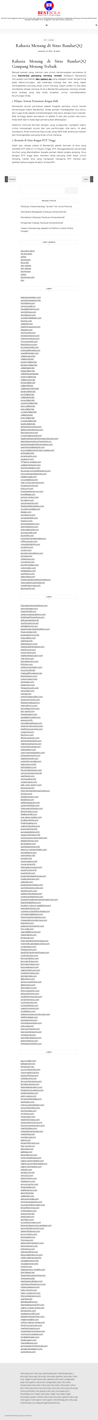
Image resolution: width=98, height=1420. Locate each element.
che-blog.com (27, 658)
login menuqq (42, 1394)
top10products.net (30, 623)
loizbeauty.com (28, 1181)
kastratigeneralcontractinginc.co (36, 441)
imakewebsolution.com (32, 655)
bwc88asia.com (28, 494)
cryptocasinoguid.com (31, 435)
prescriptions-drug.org (31, 1122)
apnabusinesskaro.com (31, 1349)
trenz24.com (27, 1175)
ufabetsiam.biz (28, 368)
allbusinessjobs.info (30, 620)
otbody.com (26, 1169)
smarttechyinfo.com (30, 700)
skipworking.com (29, 1178)
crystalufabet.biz (29, 412)
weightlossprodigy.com (32, 697)
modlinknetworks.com (31, 996)
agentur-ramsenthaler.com (34, 849)
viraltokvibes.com (29, 1128)
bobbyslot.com (28, 685)
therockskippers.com (31, 1296)
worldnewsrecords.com (32, 888)
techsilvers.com (28, 515)
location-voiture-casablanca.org (36, 905)
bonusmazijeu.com (30, 958)
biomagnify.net (28, 588)
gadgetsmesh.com (29, 758)
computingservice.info (31, 773)
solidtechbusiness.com (31, 894)
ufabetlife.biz (27, 385)
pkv (22, 280)
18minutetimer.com (30, 738)
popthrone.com (28, 650)
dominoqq (26, 260)
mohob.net (26, 694)
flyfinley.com (27, 664)
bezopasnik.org (28, 1237)
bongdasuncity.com (30, 708)
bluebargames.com (30, 1084)
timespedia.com (28, 1187)
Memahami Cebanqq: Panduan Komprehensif (42, 217)
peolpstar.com (27, 1102)
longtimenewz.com (30, 999)
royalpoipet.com (28, 947)
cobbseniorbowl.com (31, 465)
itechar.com (26, 321)
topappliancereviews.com (33, 1331)
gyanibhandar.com (30, 353)
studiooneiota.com (29, 820)
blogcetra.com (28, 788)
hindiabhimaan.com (30, 1337)
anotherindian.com (30, 565)
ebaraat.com (27, 330)
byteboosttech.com (30, 335)
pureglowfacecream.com (33, 1205)
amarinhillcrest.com (30, 1143)
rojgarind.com (27, 732)
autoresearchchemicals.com (34, 1346)
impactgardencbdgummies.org (36, 579)
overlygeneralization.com (33, 752)
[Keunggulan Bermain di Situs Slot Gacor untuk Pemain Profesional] (49, 9)
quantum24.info (29, 870)
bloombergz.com (29, 1155)
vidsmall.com (27, 882)
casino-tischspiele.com (31, 1166)
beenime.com (27, 923)
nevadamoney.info (29, 1264)
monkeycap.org (28, 1137)
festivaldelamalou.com (31, 1087)
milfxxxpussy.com (29, 541)
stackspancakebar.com (32, 1281)
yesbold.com (27, 324)
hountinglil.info (28, 670)
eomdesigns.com (29, 852)
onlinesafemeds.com (30, 350)
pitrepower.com (28, 1311)
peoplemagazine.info (31, 300)
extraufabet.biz (28, 382)
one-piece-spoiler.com (31, 817)
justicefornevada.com (31, 761)
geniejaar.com (27, 682)
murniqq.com (62, 1391)
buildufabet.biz (28, 424)
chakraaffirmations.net (31, 673)
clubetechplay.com (30, 973)
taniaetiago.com (28, 571)
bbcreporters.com (29, 432)
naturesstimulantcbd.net (33, 582)
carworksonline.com (30, 1108)
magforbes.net (28, 1134)
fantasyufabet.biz (29, 365)
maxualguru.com (29, 705)
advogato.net (27, 1149)
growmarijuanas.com (31, 747)
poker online (37, 1397)
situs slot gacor (28, 251)
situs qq (24, 1376)
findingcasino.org (29, 823)
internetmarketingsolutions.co (35, 791)
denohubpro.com (29, 811)
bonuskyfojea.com (29, 961)
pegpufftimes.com (29, 1075)
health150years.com (30, 1119)
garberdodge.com (29, 1093)
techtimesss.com (28, 1111)
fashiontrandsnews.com (32, 430)
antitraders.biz (27, 453)
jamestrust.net (28, 1172)
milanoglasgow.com (30, 1287)
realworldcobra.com (30, 826)
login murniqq (57, 1394)
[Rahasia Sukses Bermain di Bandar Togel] (10, 179)
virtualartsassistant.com (32, 914)
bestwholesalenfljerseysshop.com (37, 444)
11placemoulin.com (30, 688)
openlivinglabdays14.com (33, 447)
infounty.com (27, 488)
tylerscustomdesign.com (32, 1105)
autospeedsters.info (30, 832)
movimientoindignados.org (33, 538)
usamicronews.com (30, 1008)
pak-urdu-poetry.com (31, 785)
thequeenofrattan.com (32, 808)
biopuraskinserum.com (32, 1255)
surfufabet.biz (27, 394)
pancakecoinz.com (29, 661)
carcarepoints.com (29, 503)
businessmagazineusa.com (33, 876)
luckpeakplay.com (29, 1005)
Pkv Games (49, 40)
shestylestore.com (29, 1041)
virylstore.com (27, 1114)
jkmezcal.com (27, 938)
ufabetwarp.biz (28, 356)
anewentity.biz (28, 1214)
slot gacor (30, 1382)
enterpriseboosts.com (31, 1158)
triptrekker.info (28, 855)
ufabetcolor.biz (28, 380)
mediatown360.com (30, 1314)
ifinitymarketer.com (30, 991)
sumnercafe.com (29, 533)
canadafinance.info (30, 1261)
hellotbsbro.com (28, 767)
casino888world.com (31, 932)
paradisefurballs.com (31, 717)
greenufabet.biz (28, 377)
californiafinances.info (31, 1258)
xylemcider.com (28, 568)
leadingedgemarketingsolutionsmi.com (39, 438)
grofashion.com (28, 1011)
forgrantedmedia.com (31, 1099)
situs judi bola (27, 1391)
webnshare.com (28, 749)
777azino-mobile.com (31, 462)
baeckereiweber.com (31, 297)
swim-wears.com (28, 1096)
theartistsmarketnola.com (33, 1275)
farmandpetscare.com (31, 770)
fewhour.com (27, 735)
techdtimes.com (28, 312)
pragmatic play (54, 1382)
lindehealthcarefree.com (32, 617)
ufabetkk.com (27, 1196)
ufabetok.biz (27, 415)
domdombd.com (29, 976)
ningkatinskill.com (29, 518)
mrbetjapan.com (29, 1211)
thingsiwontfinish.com (31, 1043)
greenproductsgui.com (32, 726)
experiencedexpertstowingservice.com (39, 899)
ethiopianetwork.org (30, 755)
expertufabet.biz (29, 362)
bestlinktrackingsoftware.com (35, 952)
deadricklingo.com (29, 841)
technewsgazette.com (31, 1202)
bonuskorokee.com (30, 964)
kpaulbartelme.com (30, 908)
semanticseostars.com (31, 741)
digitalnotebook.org (30, 703)
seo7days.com (27, 1219)
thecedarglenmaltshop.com (34, 605)
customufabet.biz (29, 403)
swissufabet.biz (28, 371)
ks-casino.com (27, 500)
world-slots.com (28, 652)
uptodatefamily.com (30, 544)
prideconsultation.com (31, 667)
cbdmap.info (27, 641)
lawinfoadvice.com (29, 527)
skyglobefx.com (28, 844)
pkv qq (38, 1373)
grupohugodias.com (30, 509)
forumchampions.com (31, 1081)
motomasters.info (29, 861)
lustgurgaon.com (29, 679)
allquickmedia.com (30, 1199)
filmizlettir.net (27, 1067)
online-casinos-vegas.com (33, 1322)
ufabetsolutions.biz (30, 388)
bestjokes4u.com (29, 676)
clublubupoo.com (29, 955)
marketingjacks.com (30, 1328)
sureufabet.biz (28, 400)
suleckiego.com (28, 1352)
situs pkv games (54, 1376)
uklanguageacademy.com (33, 614)
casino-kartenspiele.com (32, 1161)
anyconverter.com (29, 1184)
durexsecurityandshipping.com (36, 471)
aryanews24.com (29, 456)
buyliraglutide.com (30, 347)
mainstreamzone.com (31, 744)
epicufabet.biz (27, 409)
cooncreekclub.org (30, 1072)
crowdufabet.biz (28, 421)
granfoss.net (26, 1299)
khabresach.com (28, 1340)
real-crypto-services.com (32, 482)
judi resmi (37, 1379)
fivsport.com (27, 521)
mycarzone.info (28, 864)
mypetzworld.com (29, 485)
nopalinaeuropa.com (31, 585)
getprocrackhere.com (31, 982)
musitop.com (27, 547)
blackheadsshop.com (31, 902)
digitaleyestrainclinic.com (32, 1316)
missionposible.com (30, 1319)
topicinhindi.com (28, 611)
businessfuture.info (30, 635)
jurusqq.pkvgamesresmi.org (46, 1403)
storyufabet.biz (28, 406)
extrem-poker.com (30, 497)
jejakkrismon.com (29, 1190)
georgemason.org (29, 608)
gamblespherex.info (30, 847)
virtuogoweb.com (29, 341)
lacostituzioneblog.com (32, 553)
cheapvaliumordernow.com (34, 920)
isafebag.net (26, 1152)
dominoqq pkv (28, 277)
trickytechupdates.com (32, 1334)
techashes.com (28, 303)
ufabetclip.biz (27, 359)
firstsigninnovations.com (32, 1090)
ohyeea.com (26, 556)
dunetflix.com (27, 535)
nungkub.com (28, 562)
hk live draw (26, 254)
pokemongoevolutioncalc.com (35, 1014)
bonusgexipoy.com (30, 967)
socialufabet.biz (28, 391)
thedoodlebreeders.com (32, 506)
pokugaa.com (27, 1026)
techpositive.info (28, 779)
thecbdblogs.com (29, 1343)
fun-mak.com (27, 929)
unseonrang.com (29, 782)
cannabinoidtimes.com (31, 723)
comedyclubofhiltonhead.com (35, 911)
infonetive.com (28, 1249)
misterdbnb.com (28, 935)
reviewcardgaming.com (32, 897)
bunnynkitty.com (29, 1234)
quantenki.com (28, 873)
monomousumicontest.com (34, 838)
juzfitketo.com (28, 574)
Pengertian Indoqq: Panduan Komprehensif (42, 223)
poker (23, 257)
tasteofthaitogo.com (30, 1231)
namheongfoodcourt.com (33, 1284)
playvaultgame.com (30, 1029)
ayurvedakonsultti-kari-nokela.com (37, 450)
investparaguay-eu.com (32, 491)
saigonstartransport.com (32, 1243)
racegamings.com (29, 1020)
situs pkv (25, 262)
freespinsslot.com (29, 714)
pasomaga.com (28, 577)
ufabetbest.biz (28, 397)
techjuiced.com (28, 333)
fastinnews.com (28, 985)
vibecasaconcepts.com (31, 867)
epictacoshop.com (29, 1252)
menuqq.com (26, 1373)
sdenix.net (25, 1140)
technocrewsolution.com (33, 1125)
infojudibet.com (28, 638)
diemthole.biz (27, 1193)
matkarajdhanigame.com (32, 647)
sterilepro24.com (29, 891)
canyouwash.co (28, 306)
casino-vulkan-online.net (32, 1308)
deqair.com (26, 512)
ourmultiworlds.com (30, 1069)
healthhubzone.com (30, 327)
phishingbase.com (29, 1017)
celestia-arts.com (29, 1078)
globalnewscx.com (29, 797)
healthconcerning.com (32, 729)
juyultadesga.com (29, 480)
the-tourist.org (28, 1146)
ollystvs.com (26, 794)
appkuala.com (27, 1216)
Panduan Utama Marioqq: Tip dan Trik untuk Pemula (46, 206)
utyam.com (26, 550)
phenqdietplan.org (30, 530)
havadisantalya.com (30, 309)
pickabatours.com (29, 626)
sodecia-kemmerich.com (32, 926)
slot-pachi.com (28, 711)
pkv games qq (44, 79)
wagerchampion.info (30, 835)
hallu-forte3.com (29, 1290)
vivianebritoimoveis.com (32, 1131)
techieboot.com (28, 315)
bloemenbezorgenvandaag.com (36, 1225)
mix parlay (41, 1391)
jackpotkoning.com (30, 993)
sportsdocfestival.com (31, 1038)
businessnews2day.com (32, 885)
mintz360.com (27, 691)
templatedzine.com (30, 524)
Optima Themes (25, 1416)
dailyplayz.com (28, 979)
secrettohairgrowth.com (32, 1228)
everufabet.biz (28, 418)
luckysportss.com (29, 1002)
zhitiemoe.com (28, 559)
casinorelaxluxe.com (30, 970)
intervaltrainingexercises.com (34, 941)
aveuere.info (27, 720)
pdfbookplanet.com (30, 802)
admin (58, 51)
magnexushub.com (30, 338)
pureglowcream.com (31, 1222)
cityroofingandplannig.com (34, 474)
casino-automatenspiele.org (34, 1163)
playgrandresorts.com (31, 1032)
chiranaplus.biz (28, 1278)
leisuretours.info (28, 764)
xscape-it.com (27, 459)
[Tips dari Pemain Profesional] (87, 179)
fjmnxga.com (27, 1240)
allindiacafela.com (29, 1302)
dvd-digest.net (28, 1272)
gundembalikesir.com (31, 318)
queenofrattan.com (30, 805)
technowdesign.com (30, 468)
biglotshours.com (29, 344)
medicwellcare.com (30, 879)
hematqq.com (27, 1394)
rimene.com (26, 1266)
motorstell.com (28, 1117)
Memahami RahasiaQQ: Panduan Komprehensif (43, 212)
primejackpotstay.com (31, 1023)
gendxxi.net (26, 858)
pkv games (26, 265)
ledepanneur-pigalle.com (33, 1269)
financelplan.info (29, 632)
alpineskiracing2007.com (32, 1305)
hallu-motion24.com (30, 1293)
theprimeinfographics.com (33, 917)
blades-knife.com (29, 814)
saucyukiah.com (28, 1061)
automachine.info (29, 829)
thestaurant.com (29, 949)
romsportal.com (28, 1035)
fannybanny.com (29, 988)
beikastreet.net (28, 1064)
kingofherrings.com (30, 1208)
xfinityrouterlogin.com (31, 1325)
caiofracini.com (28, 776)
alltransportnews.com (31, 427)
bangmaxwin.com (29, 1246)
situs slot (59, 1379)
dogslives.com (27, 799)
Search (71, 190)
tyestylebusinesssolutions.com (35, 944)
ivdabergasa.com (29, 477)
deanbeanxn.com (29, 644)
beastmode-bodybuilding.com (35, 629)
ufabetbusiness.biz (29, 374)
